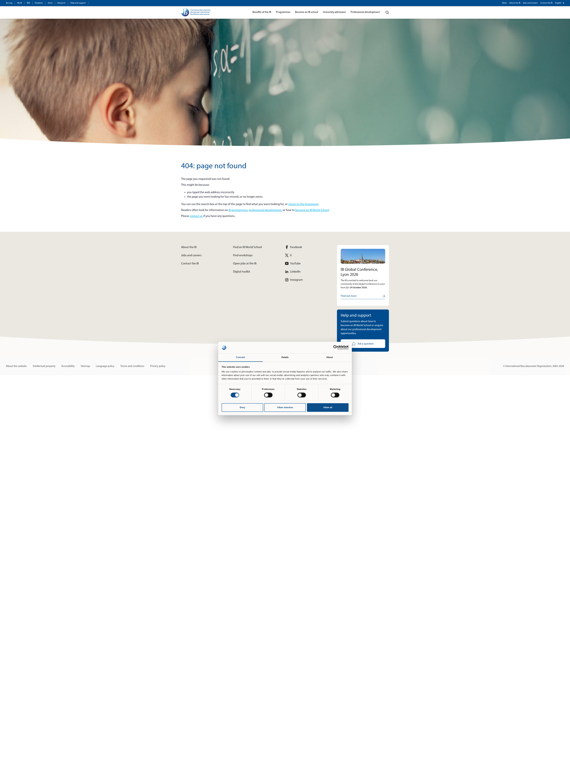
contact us (196, 216)
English (558, 3)
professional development (265, 210)
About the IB (514, 3)
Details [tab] (285, 357)
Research (61, 3)
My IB (19, 3)
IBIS (28, 3)
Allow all (327, 407)
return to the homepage (303, 204)
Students (39, 3)
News (504, 3)
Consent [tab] (240, 357)
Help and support (78, 3)
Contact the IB (546, 3)
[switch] (268, 395)
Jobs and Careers (530, 3)
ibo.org (9, 3)
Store (50, 3)
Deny (242, 407)
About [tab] (329, 357)
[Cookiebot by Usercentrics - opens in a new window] (336, 347)
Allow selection (285, 407)
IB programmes (238, 210)
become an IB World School (312, 210)
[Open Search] (387, 12)
